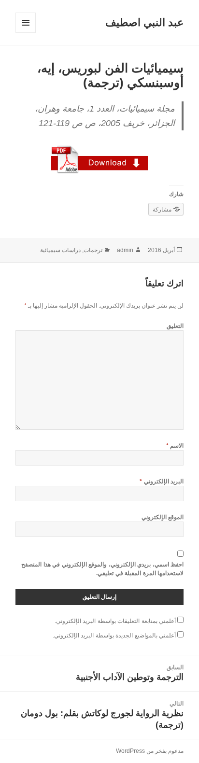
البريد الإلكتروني (162, 481)
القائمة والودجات (25, 32)
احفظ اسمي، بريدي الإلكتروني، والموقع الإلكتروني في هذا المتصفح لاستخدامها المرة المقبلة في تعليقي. (102, 569)
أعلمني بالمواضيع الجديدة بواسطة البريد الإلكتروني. (114, 635)
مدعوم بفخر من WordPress (150, 751)
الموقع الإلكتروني (163, 517)
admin (125, 250)
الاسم (175, 445)
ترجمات (93, 250)
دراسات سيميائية (60, 250)
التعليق (175, 326)
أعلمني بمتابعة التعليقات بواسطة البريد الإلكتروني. (115, 621)
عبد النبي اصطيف (144, 22)
